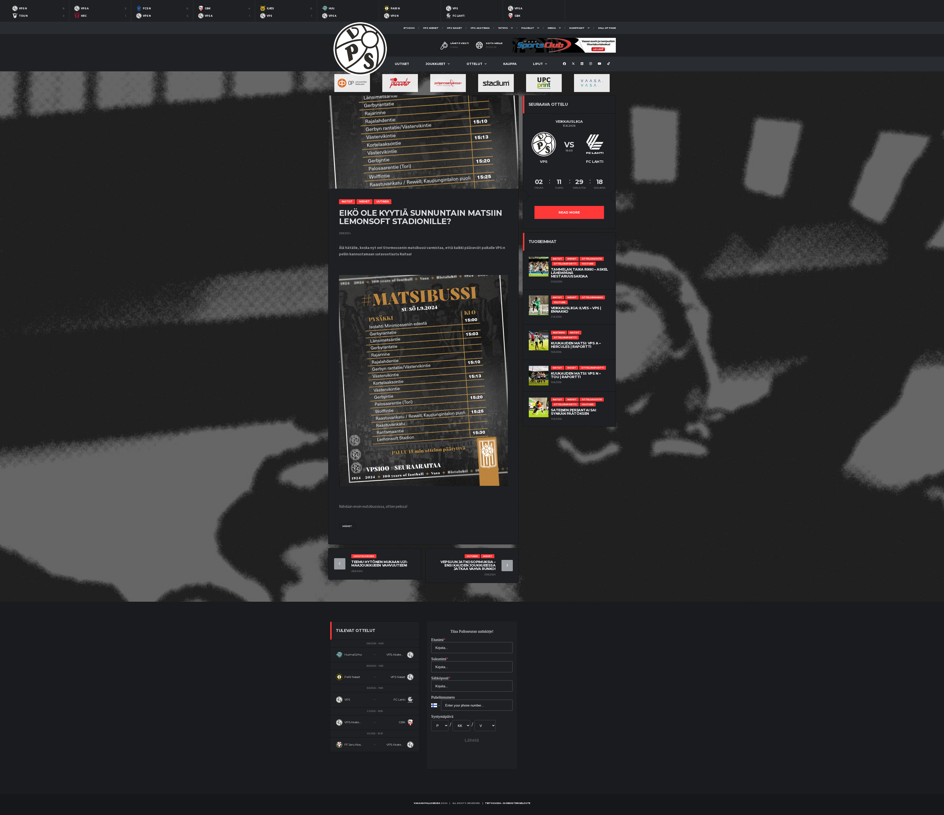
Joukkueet (435, 64)
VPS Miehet (431, 28)
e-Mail (454, 47)
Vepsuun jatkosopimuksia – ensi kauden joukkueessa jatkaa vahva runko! (468, 565)
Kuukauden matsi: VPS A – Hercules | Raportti (576, 345)
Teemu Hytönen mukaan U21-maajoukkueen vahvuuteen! (379, 564)
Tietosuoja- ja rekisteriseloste (507, 803)
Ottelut (474, 64)
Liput (538, 64)
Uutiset (402, 64)
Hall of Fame (607, 28)
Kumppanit (577, 28)
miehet (347, 526)
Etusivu (409, 28)
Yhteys (503, 28)
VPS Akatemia (480, 28)
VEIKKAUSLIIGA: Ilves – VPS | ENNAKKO (576, 310)
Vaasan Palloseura (427, 803)
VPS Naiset (454, 28)
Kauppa (509, 64)
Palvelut (527, 28)
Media (552, 28)
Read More (569, 212)
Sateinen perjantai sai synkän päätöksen (573, 412)
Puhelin (491, 47)
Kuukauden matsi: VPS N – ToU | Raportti (576, 375)
